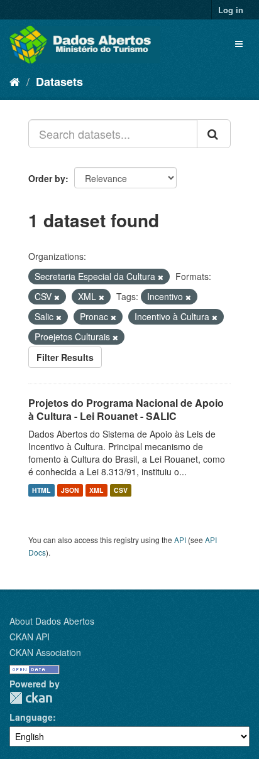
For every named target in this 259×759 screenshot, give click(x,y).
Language (31, 717)
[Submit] (214, 133)
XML (96, 490)
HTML (41, 490)
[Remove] (160, 277)
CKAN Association (45, 652)
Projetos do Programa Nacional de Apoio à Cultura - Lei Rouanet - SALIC (126, 409)
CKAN (30, 697)
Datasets (59, 81)
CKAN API (29, 636)
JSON (70, 490)
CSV (121, 490)
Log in (230, 10)
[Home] (14, 81)
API (180, 539)
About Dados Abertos (51, 621)
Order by (46, 178)
